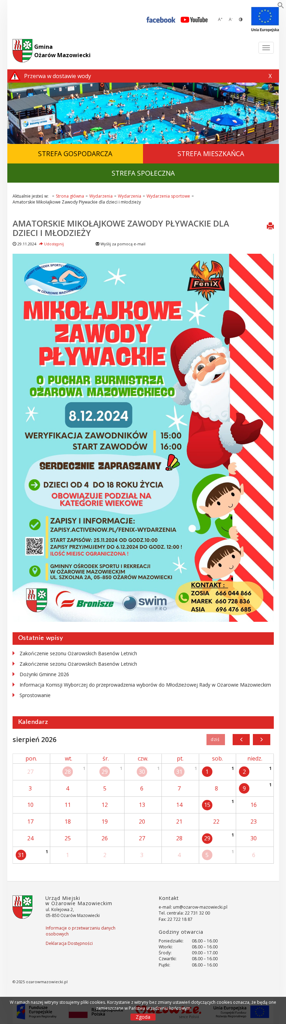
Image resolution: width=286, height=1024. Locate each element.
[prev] (241, 739)
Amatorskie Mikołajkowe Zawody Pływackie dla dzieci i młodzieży (121, 227)
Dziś (215, 739)
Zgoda (143, 1017)
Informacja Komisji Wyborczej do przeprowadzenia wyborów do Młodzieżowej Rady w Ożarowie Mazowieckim (145, 684)
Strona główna (70, 196)
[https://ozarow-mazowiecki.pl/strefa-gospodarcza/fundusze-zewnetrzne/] (265, 19)
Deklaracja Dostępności (69, 943)
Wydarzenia (101, 196)
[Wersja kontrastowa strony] (240, 19)
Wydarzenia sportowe (168, 196)
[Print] (270, 226)
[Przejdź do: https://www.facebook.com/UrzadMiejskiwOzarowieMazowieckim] (160, 19)
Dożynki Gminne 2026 (44, 674)
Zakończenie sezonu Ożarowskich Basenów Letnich (78, 653)
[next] (261, 739)
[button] (280, 6)
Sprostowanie (35, 695)
